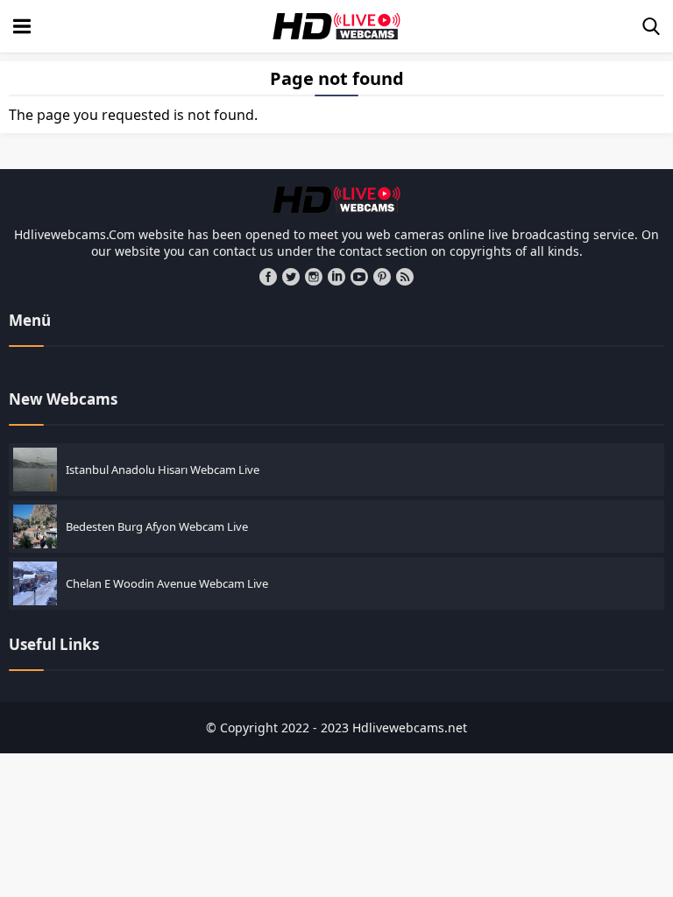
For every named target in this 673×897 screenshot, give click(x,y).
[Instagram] (313, 277)
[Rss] (405, 277)
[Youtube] (359, 277)
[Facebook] (268, 277)
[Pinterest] (382, 277)
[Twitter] (291, 277)
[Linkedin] (336, 277)
